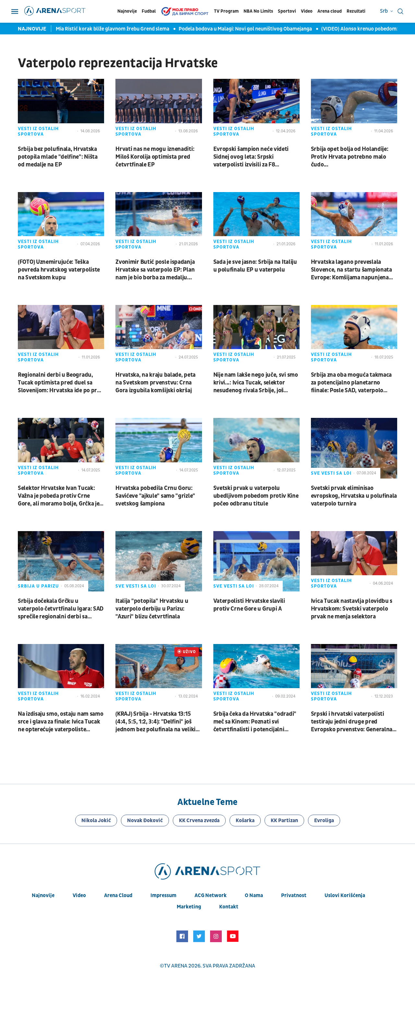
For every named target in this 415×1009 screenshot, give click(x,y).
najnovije (43, 895)
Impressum (163, 895)
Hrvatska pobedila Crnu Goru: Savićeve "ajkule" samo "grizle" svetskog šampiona (155, 495)
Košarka (245, 820)
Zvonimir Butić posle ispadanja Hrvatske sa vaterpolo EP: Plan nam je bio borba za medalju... (155, 269)
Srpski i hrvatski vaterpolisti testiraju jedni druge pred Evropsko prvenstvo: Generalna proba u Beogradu (351, 722)
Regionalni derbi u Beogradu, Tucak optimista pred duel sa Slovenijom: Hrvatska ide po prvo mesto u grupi (60, 383)
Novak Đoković (145, 820)
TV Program (226, 11)
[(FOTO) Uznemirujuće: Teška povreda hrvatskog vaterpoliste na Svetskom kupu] (61, 222)
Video (307, 11)
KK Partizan (284, 820)
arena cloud (118, 895)
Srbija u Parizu (38, 586)
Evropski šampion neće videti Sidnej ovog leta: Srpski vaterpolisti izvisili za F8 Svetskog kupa (251, 157)
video (79, 895)
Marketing (189, 907)
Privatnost (293, 895)
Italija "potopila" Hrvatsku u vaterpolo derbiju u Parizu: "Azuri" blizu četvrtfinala (151, 608)
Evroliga (324, 820)
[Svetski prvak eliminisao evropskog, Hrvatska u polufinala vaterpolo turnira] (354, 448)
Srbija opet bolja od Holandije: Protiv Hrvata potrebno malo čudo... (349, 156)
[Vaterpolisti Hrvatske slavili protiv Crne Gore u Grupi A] (256, 561)
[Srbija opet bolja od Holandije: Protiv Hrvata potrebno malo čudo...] (354, 109)
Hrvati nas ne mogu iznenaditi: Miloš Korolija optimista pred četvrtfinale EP (154, 156)
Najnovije (127, 11)
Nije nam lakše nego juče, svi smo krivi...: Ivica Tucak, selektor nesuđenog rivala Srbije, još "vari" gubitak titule (255, 383)
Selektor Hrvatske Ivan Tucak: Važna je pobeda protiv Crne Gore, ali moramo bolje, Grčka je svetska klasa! (58, 496)
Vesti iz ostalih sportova (38, 131)
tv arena (175, 966)
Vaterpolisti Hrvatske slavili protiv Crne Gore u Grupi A (249, 605)
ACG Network (211, 895)
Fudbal (149, 11)
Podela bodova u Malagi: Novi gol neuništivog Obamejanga (238, 29)
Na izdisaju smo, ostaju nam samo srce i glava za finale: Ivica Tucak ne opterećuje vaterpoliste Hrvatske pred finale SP (60, 722)
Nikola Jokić (96, 820)
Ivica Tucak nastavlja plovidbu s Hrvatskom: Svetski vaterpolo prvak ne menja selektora (351, 608)
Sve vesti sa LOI (331, 473)
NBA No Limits (258, 11)
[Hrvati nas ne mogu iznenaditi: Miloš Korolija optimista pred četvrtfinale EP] (158, 109)
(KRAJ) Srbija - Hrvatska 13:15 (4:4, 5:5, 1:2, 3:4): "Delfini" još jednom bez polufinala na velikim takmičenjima (157, 722)
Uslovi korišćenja (345, 895)
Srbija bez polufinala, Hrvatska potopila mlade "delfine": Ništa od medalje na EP (58, 156)
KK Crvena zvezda (199, 820)
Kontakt (228, 907)
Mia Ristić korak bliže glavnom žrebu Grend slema (105, 29)
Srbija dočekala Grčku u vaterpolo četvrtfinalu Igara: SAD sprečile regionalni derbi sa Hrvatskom (60, 609)
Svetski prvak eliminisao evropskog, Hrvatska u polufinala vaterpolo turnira (354, 495)
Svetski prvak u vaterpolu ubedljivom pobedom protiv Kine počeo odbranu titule (256, 495)
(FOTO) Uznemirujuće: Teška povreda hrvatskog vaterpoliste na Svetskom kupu (59, 269)
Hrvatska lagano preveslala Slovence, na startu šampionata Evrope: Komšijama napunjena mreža (351, 270)
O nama (254, 895)
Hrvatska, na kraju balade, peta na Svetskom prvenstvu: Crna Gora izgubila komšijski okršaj (155, 382)
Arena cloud (329, 11)
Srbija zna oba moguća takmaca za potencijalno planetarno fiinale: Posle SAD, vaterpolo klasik (351, 383)
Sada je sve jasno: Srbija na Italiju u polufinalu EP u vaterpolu (255, 266)
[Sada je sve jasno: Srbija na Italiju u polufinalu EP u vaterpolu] (256, 222)
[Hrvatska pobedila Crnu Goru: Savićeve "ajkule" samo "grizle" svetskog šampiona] (158, 448)
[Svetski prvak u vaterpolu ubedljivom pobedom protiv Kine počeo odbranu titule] (256, 448)
